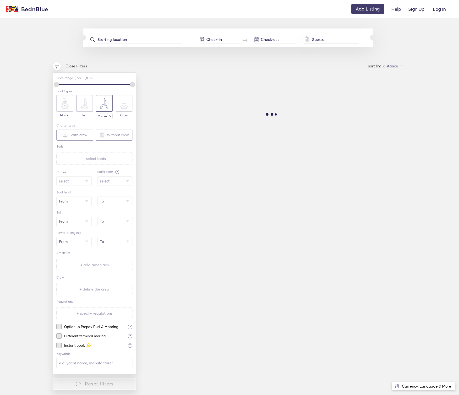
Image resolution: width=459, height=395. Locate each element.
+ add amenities (94, 265)
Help (396, 9)
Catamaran (105, 116)
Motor (64, 115)
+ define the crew (94, 289)
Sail (84, 115)
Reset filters (99, 384)
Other (124, 115)
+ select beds (94, 158)
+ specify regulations (94, 313)
